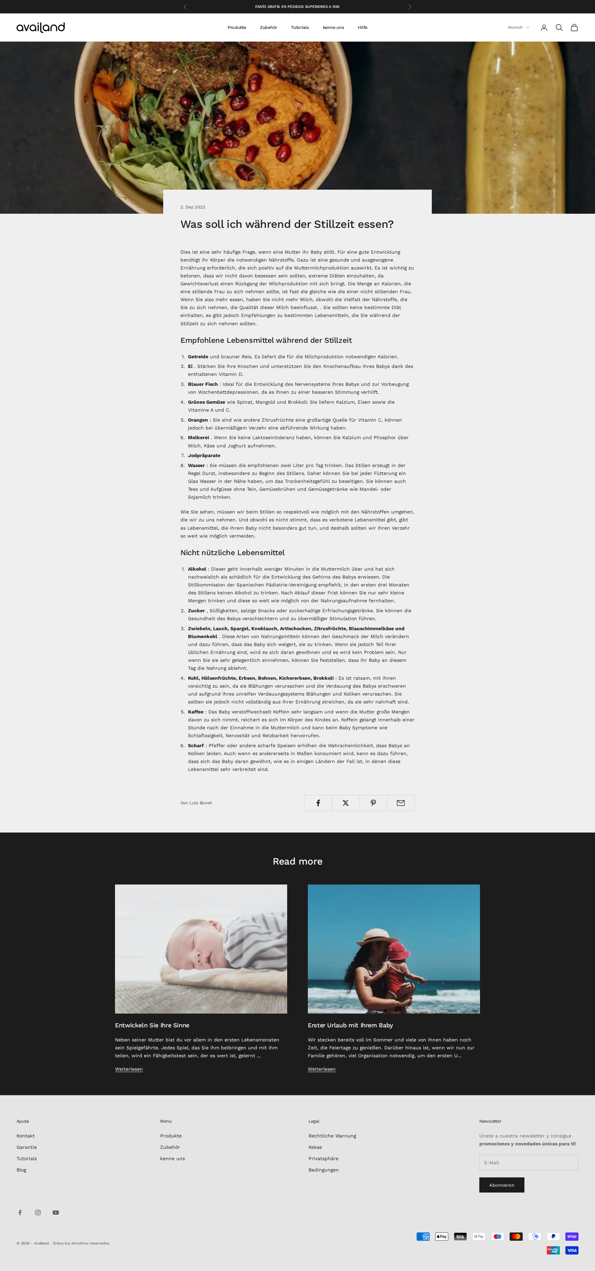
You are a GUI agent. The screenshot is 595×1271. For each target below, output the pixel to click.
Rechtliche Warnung (332, 1135)
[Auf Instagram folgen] (37, 1212)
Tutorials (300, 27)
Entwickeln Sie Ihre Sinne (152, 1025)
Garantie (27, 1147)
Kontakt (26, 1135)
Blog (21, 1170)
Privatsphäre (323, 1158)
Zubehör (268, 27)
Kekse (315, 1147)
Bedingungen (324, 1170)
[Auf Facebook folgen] (20, 1212)
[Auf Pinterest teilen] (373, 803)
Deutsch (515, 27)
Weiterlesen (129, 1069)
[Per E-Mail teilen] (401, 803)
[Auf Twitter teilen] (345, 803)
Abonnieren (501, 1185)
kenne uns (333, 27)
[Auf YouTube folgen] (55, 1212)
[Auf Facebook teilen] (318, 803)
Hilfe (362, 27)
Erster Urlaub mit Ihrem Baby (350, 1025)
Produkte (237, 27)
